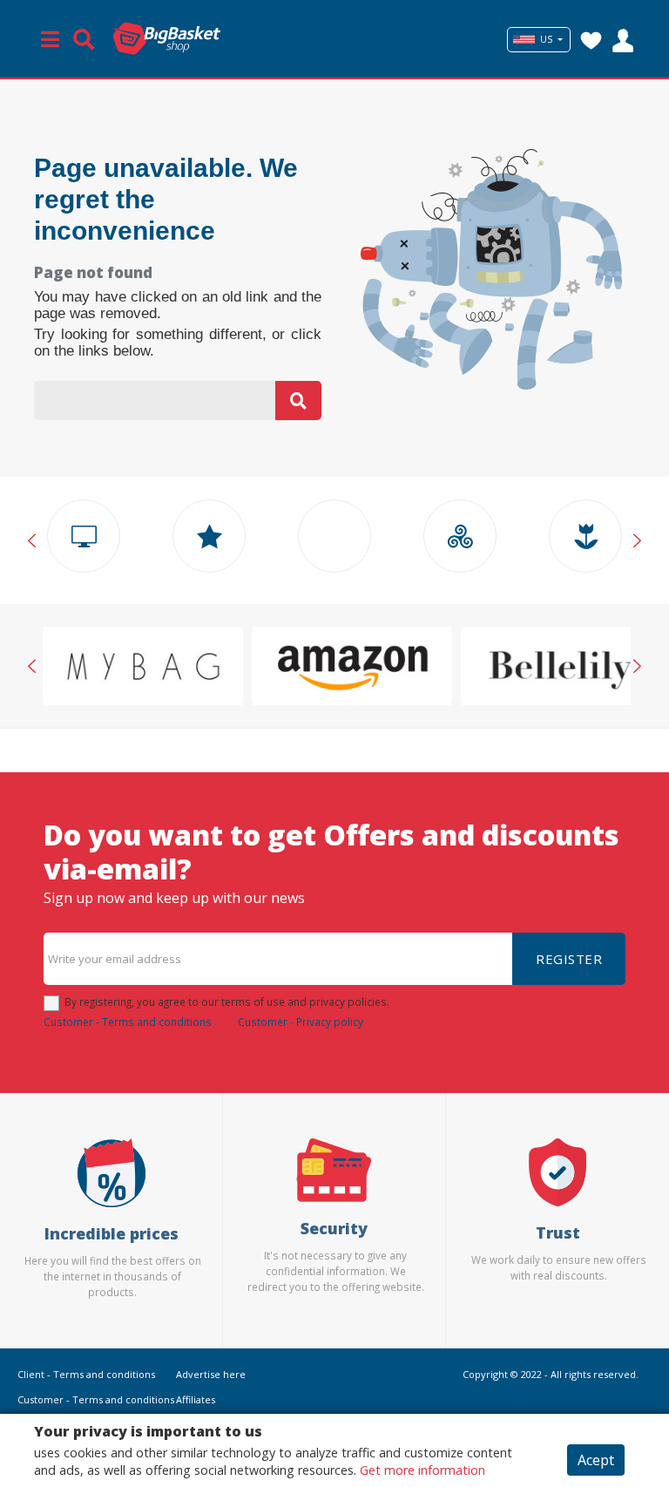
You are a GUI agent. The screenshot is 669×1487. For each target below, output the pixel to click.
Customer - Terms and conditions (128, 1022)
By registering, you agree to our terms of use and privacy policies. (226, 1001)
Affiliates (195, 1399)
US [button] (546, 39)
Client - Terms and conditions (86, 1374)
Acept (596, 1460)
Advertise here (211, 1374)
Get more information (422, 1470)
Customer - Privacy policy (300, 1022)
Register (569, 959)
